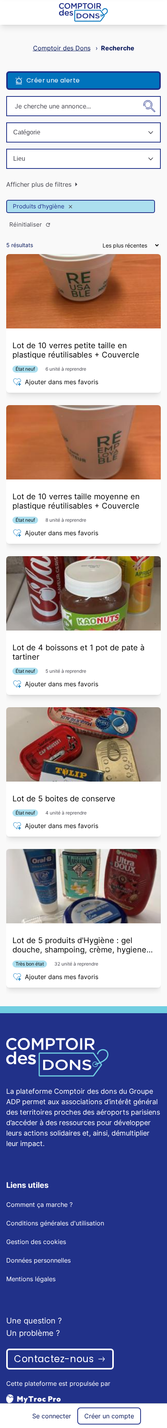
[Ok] (149, 106)
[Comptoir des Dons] (83, 12)
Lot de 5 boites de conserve (63, 798)
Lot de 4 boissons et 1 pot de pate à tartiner (78, 652)
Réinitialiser (25, 224)
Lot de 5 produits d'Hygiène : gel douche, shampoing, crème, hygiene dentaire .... (79, 945)
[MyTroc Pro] (83, 1398)
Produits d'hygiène (38, 206)
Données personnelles (38, 1260)
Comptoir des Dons (61, 48)
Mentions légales (31, 1279)
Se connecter (51, 1416)
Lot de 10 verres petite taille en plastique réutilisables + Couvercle (75, 350)
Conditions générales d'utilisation (55, 1223)
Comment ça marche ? (39, 1204)
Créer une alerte (53, 80)
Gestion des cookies (36, 1242)
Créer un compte (109, 1416)
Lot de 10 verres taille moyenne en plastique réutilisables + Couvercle (76, 501)
